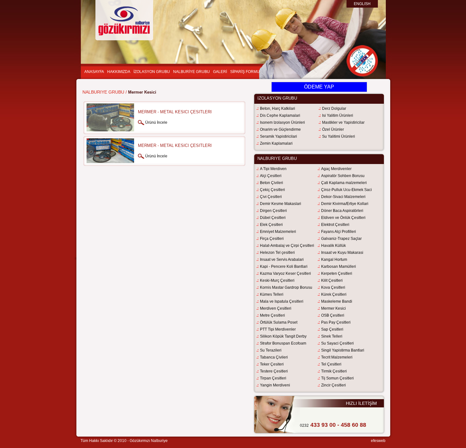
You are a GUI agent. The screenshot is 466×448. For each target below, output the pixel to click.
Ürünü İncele (156, 122)
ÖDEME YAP (319, 86)
